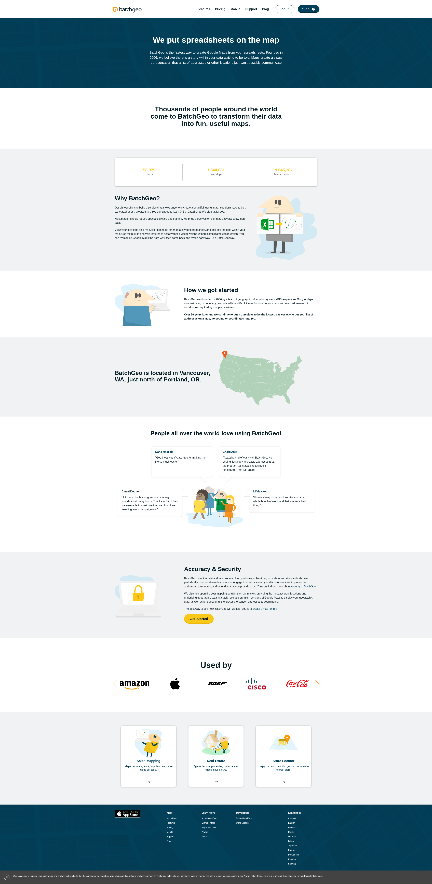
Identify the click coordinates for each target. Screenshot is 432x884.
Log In (284, 9)
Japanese (292, 846)
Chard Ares (230, 451)
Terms (204, 836)
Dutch (291, 832)
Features (203, 9)
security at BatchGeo (303, 586)
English (291, 823)
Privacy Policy (250, 876)
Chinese (292, 818)
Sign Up (308, 9)
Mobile (235, 9)
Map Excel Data (208, 827)
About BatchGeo (209, 818)
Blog (169, 841)
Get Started (199, 619)
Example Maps (208, 823)
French (291, 827)
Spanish (292, 864)
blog (265, 9)
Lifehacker (260, 491)
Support (251, 9)
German (292, 836)
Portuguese (293, 855)
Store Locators (242, 823)
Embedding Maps (244, 818)
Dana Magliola (164, 451)
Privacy (204, 832)
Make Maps (172, 818)
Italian (291, 841)
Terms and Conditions (282, 876)
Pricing (220, 9)
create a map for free (265, 608)
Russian (292, 859)
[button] (317, 683)
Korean (291, 850)
